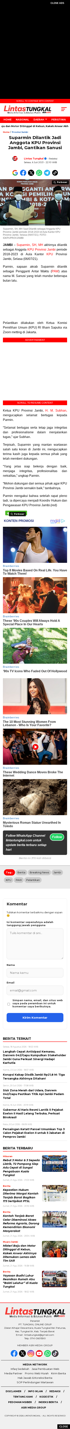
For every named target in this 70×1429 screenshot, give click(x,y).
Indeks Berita (48, 1402)
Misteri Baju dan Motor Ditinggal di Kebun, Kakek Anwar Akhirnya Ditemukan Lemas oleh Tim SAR (20, 1253)
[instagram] (31, 1356)
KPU (49, 254)
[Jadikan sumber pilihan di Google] (16, 175)
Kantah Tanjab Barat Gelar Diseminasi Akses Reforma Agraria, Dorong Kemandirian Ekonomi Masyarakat (21, 1223)
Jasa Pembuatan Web (45, 1368)
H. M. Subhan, (56, 410)
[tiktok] (55, 1356)
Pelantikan (33, 879)
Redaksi (54, 1391)
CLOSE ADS (57, 3)
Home (7, 119)
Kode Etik (46, 1396)
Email (10, 982)
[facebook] (14, 1356)
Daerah (38, 119)
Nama (11, 964)
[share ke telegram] (47, 175)
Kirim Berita (58, 1373)
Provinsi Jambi (20, 132)
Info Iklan (35, 1391)
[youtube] (39, 1356)
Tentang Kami (23, 1396)
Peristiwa (58, 119)
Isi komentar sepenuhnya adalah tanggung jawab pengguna (30, 923)
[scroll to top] (65, 1406)
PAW (55, 271)
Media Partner (13, 1373)
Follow (57, 837)
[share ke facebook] (24, 175)
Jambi (57, 872)
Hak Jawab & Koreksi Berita (35, 1377)
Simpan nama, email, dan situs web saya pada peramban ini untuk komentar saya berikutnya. (37, 1003)
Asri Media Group (33, 1407)
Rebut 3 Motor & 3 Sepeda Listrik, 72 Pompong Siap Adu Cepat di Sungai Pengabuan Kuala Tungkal (21, 1168)
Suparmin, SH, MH (30, 245)
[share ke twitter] (32, 175)
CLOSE (63, 1426)
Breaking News (39, 872)
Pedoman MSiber (20, 1402)
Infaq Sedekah (20, 1368)
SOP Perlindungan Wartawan (35, 1382)
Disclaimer (13, 1391)
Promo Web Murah (37, 1373)
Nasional (22, 119)
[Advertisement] (35, 46)
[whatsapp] (47, 1356)
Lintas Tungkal (34, 158)
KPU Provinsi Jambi (41, 249)
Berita (21, 872)
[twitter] (23, 1356)
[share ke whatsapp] (40, 175)
